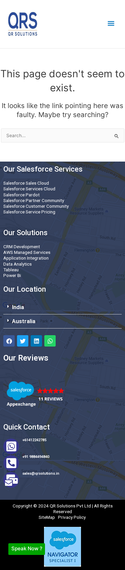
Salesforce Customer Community (36, 206)
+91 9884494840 (35, 457)
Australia (23, 321)
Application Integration (26, 258)
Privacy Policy (72, 517)
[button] (62, 307)
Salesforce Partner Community (33, 200)
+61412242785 (34, 440)
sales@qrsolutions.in (40, 473)
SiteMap (47, 517)
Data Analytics (17, 264)
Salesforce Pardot (21, 194)
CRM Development (21, 246)
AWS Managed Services (26, 252)
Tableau (11, 269)
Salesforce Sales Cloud (26, 183)
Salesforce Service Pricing (29, 211)
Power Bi (12, 275)
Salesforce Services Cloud (29, 188)
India (18, 307)
